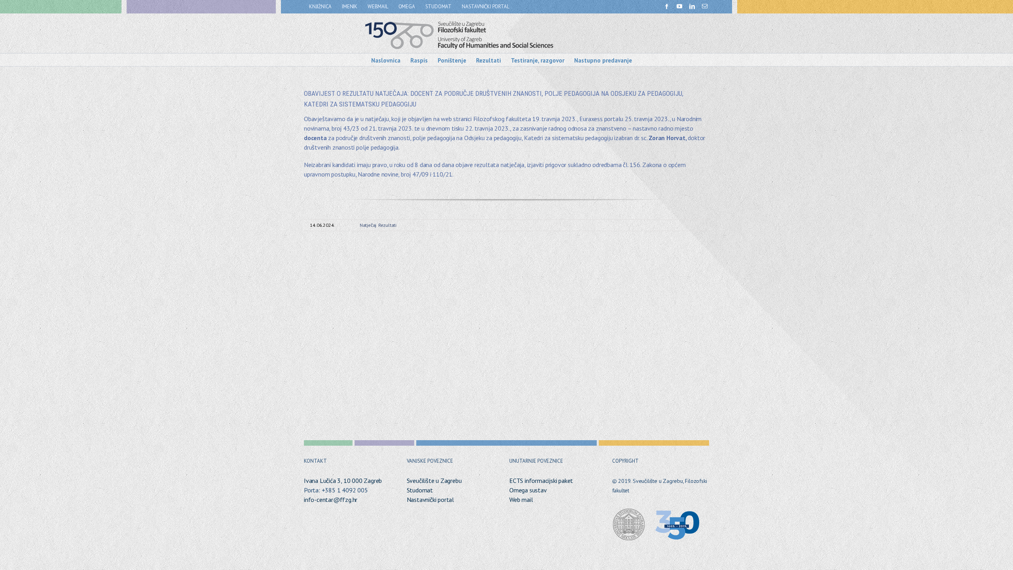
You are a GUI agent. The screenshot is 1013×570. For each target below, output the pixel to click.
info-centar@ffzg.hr (330, 500)
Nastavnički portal (430, 500)
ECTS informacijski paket (541, 480)
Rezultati (387, 225)
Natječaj (368, 225)
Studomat (420, 490)
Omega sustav (528, 490)
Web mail (521, 500)
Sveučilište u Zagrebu (434, 480)
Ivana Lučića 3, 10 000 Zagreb (343, 480)
